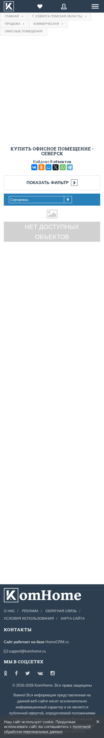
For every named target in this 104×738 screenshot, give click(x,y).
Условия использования (29, 618)
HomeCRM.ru (57, 642)
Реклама (30, 611)
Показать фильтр (47, 182)
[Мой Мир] (48, 167)
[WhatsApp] (63, 167)
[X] (56, 167)
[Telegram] (70, 167)
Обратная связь (61, 611)
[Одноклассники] (41, 167)
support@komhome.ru (27, 651)
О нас (9, 611)
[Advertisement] (52, 92)
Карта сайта (73, 618)
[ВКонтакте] (34, 167)
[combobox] (40, 199)
